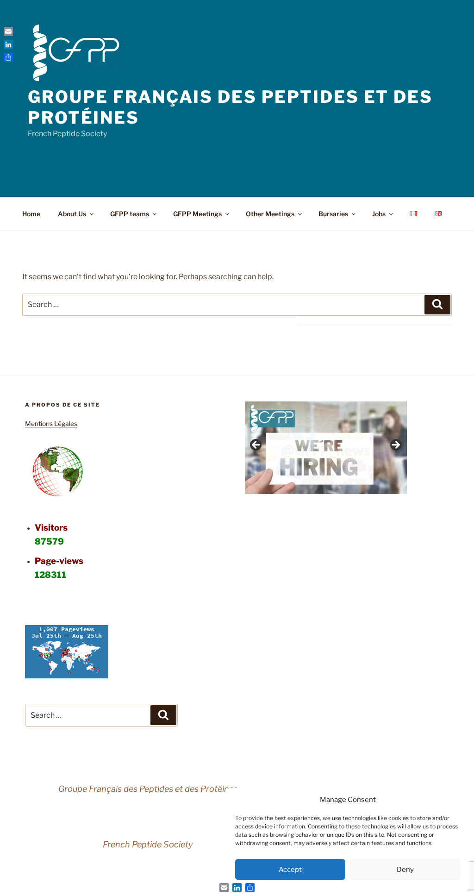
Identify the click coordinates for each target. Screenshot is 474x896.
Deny (405, 869)
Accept (290, 869)
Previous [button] (256, 445)
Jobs (379, 214)
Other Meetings (270, 214)
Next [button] (395, 445)
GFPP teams (129, 214)
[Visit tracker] (66, 676)
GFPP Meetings (197, 214)
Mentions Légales (51, 423)
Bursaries (333, 214)
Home (31, 214)
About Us (72, 214)
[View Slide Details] (326, 447)
